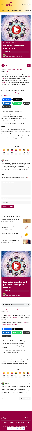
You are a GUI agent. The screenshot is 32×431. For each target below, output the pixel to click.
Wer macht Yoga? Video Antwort (11, 114)
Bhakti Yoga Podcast (12, 129)
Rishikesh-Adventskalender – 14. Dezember (13, 343)
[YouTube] (26, 418)
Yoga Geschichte (5, 138)
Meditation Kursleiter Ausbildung (11, 93)
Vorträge (14, 42)
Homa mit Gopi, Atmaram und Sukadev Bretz (14, 350)
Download (19, 69)
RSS (7, 71)
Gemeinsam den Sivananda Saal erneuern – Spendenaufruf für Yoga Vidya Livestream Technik (13, 117)
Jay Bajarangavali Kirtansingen (10, 352)
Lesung (3, 361)
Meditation (14, 317)
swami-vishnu (27, 136)
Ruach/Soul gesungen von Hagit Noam (10, 240)
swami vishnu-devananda (17, 136)
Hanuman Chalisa (7, 95)
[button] (2, 4)
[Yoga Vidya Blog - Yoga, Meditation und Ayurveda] (8, 4)
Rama (28, 76)
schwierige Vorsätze (6, 363)
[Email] (20, 428)
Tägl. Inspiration (16, 279)
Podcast (5, 42)
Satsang (22, 361)
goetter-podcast (21, 129)
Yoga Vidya (12, 138)
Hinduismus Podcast (6, 131)
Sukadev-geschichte (6, 136)
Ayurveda (3, 324)
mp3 (20, 131)
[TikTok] (30, 418)
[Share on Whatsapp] (14, 428)
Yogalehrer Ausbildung (12, 324)
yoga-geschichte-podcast (21, 138)
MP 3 (6, 361)
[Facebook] (24, 418)
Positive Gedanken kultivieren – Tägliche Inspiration (15, 341)
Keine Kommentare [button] (25, 398)
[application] (16, 65)
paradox (24, 131)
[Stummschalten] (29, 65)
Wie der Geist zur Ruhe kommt (10, 120)
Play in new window (10, 69)
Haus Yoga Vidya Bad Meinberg (15, 359)
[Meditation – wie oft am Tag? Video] (27, 221)
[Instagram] (28, 418)
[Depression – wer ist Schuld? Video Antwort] (27, 234)
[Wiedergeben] (3, 65)
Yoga (25, 322)
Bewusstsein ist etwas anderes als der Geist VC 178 (15, 123)
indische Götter (14, 131)
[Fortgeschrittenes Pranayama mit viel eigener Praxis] (27, 227)
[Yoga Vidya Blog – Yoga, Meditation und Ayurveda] (3, 417)
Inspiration (24, 359)
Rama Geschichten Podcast (7, 134)
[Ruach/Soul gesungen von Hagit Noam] (27, 242)
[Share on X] (11, 428)
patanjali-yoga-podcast (13, 361)
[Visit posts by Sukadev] (4, 55)
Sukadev (9, 42)
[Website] (30, 160)
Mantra (3, 78)
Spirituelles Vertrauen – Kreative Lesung (12, 111)
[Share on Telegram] (17, 428)
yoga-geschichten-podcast (7, 140)
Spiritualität (17, 134)
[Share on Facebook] (8, 428)
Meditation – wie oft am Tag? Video (10, 219)
